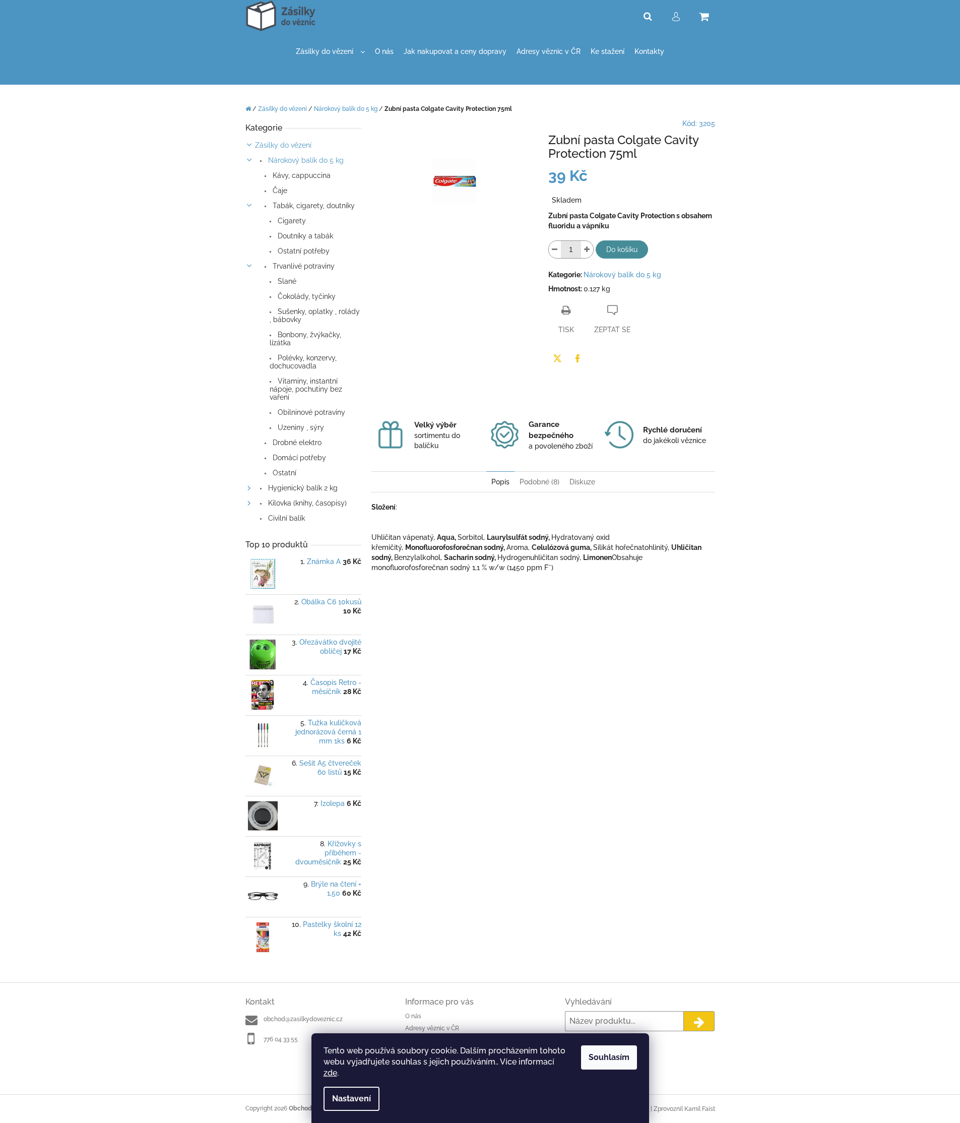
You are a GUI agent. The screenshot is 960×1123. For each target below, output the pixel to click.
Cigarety (291, 221)
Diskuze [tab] (582, 482)
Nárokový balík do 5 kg (305, 160)
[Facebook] (577, 358)
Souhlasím (609, 1057)
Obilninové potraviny (310, 412)
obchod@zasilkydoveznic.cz (303, 1019)
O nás (413, 1016)
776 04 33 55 (281, 1039)
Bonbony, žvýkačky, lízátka (305, 339)
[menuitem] (330, 52)
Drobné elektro (296, 443)
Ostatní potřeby (303, 251)
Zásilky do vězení (283, 145)
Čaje (279, 190)
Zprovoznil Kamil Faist (684, 1108)
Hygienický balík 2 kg (302, 488)
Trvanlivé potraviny (303, 266)
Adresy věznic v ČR (432, 1028)
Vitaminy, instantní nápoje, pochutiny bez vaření (306, 389)
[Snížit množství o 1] (555, 249)
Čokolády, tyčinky (306, 296)
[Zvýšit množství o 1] (587, 249)
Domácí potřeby (298, 458)
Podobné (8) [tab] (539, 482)
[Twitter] (557, 358)
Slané (286, 281)
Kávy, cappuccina (301, 175)
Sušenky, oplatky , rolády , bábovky (315, 315)
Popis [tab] (500, 482)
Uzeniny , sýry (300, 427)
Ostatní (283, 473)
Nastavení (351, 1098)
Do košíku (621, 249)
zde (330, 1073)
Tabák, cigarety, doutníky (313, 206)
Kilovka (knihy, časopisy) (306, 503)
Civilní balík (285, 518)
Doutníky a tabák (304, 236)
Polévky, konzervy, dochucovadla (303, 362)
